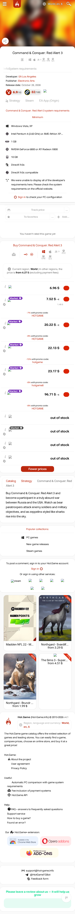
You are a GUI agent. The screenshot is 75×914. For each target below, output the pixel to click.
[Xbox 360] (63, 251)
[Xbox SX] (50, 257)
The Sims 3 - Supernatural (57, 660)
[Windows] (43, 251)
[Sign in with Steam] (16, 581)
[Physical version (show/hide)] (31, 254)
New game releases (37, 544)
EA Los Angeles (27, 76)
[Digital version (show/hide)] (25, 254)
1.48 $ (60, 304)
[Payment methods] (13, 254)
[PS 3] (57, 251)
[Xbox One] (43, 257)
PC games (32, 537)
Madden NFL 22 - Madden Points (27, 644)
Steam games (34, 551)
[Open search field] (69, 4)
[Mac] (50, 251)
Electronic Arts (26, 81)
